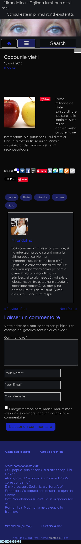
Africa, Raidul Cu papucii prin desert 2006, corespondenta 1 (36, 480)
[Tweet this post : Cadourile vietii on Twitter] (61, 172)
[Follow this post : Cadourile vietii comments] (66, 172)
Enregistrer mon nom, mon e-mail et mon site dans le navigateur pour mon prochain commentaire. (38, 413)
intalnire (42, 197)
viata (11, 205)
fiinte (26, 197)
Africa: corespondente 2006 (22, 465)
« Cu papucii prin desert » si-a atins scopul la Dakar (38, 472)
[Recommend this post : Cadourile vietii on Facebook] (27, 172)
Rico (66, 537)
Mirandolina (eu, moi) (18, 526)
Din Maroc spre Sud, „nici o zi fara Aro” (34, 486)
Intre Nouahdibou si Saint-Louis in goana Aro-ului (39, 501)
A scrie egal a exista (17, 451)
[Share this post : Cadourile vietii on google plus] (33, 172)
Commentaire (15, 337)
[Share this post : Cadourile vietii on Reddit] (49, 172)
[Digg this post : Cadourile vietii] (22, 172)
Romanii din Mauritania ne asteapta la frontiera (34, 509)
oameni (59, 197)
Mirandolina (21, 240)
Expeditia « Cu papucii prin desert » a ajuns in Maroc (39, 493)
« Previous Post (15, 309)
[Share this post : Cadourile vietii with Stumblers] (55, 172)
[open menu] (26, 43)
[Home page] (9, 43)
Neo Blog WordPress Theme (30, 537)
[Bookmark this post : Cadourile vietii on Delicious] (16, 172)
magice (10, 67)
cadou (12, 197)
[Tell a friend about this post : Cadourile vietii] (72, 172)
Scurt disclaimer (51, 526)
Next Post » (68, 309)
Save (47, 99)
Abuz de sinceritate (51, 451)
